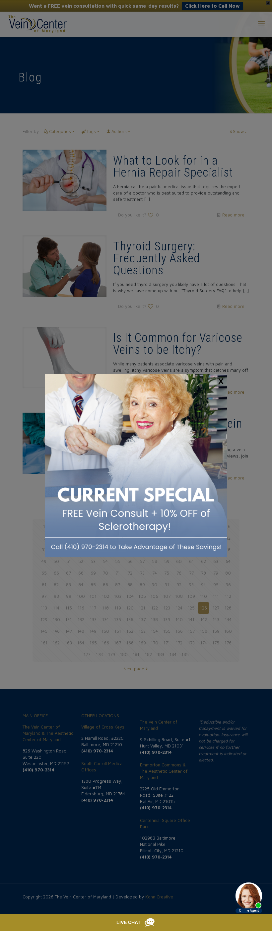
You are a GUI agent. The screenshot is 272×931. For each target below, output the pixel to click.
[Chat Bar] (136, 922)
